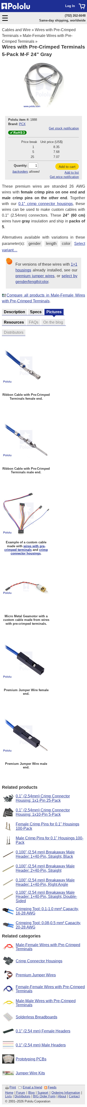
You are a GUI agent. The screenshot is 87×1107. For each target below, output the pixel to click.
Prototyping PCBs (31, 1059)
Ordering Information (65, 1092)
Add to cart (67, 167)
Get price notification (64, 177)
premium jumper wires (34, 276)
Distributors (22, 1096)
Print (12, 1087)
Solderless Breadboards (36, 1017)
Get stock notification (64, 128)
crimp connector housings (29, 551)
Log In (70, 6)
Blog (31, 1092)
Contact (74, 1096)
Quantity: (20, 165)
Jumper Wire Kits (30, 1073)
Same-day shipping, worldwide (62, 20)
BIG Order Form (44, 1096)
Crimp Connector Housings (39, 961)
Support (42, 1092)
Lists (8, 1096)
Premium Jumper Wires (36, 975)
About (62, 1096)
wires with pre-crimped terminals (24, 548)
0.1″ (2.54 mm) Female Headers (43, 1031)
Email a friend (32, 1087)
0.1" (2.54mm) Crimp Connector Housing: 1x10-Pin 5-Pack (43, 812)
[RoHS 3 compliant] (17, 133)
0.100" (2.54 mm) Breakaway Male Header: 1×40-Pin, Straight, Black (45, 854)
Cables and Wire (16, 30)
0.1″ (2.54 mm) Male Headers (41, 1045)
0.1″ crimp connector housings (45, 204)
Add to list (72, 172)
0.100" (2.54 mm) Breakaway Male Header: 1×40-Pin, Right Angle (45, 882)
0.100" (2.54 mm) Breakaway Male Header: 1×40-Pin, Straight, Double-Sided (46, 896)
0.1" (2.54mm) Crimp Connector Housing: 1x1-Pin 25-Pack (43, 798)
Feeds (52, 1087)
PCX (22, 124)
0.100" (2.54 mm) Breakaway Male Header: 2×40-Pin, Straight (45, 868)
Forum (20, 1092)
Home (9, 1092)
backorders (20, 171)
